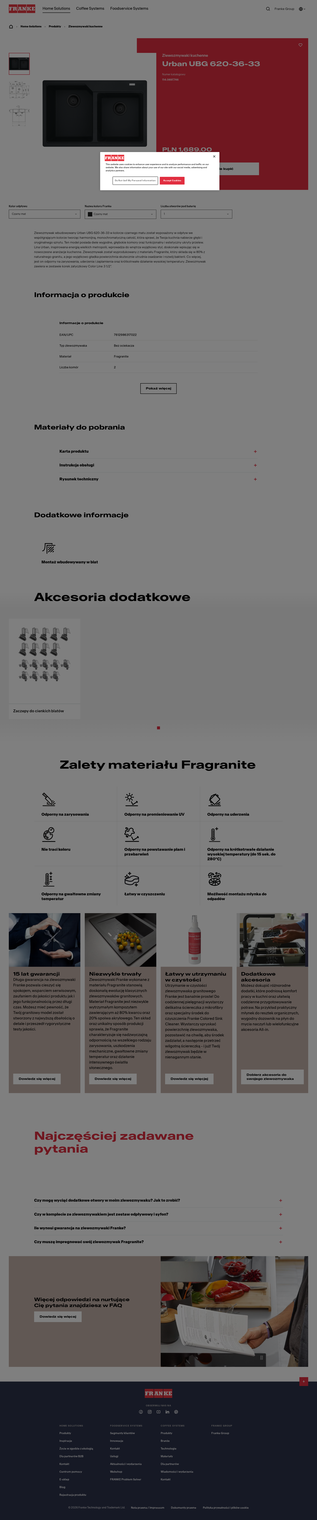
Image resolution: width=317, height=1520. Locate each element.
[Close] (214, 156)
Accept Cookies (172, 180)
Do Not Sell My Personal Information (135, 180)
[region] (159, 171)
